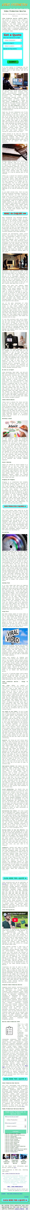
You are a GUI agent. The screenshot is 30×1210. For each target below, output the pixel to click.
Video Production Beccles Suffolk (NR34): (15, 18)
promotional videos (7, 1050)
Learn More (19, 1209)
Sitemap (3, 1193)
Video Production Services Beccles (13, 1109)
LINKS (14, 8)
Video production (7, 882)
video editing (20, 1053)
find (7, 1085)
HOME (11, 8)
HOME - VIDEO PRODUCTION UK (15, 1186)
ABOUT (17, 8)
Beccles (4, 883)
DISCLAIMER (26, 8)
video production (23, 90)
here (23, 1106)
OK (27, 1209)
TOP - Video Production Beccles (11, 1173)
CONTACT (21, 8)
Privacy (26, 1196)
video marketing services (19, 1058)
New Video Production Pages (14, 1193)
